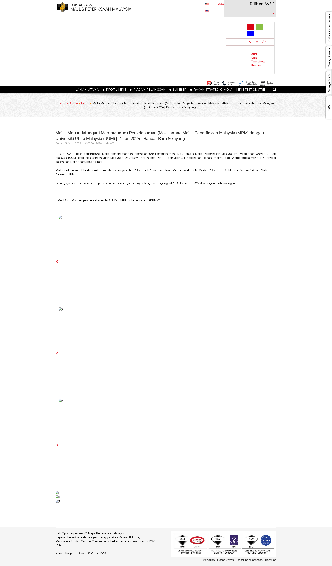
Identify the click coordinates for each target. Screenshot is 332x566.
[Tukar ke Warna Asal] (251, 26)
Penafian (209, 560)
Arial (254, 53)
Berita (85, 103)
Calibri (255, 57)
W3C (221, 3)
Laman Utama (68, 103)
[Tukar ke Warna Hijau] (260, 26)
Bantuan (270, 560)
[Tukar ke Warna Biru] (251, 33)
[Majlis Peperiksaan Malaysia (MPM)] (94, 7)
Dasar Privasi (225, 560)
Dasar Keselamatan (250, 560)
